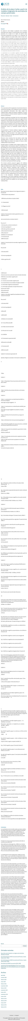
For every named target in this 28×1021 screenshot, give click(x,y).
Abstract (7, 16)
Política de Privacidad (20, 1018)
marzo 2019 (3, 996)
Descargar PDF (4, 23)
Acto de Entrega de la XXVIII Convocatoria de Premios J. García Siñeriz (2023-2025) (13, 960)
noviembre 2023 (4, 986)
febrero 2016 (3, 1005)
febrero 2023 (3, 988)
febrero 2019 (3, 998)
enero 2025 (3, 981)
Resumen (3, 16)
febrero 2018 (3, 1000)
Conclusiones (15, 16)
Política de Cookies (12, 1019)
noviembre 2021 (4, 990)
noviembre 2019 (4, 994)
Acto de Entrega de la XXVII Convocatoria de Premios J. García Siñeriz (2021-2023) (13, 957)
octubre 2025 (4, 977)
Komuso (18, 1019)
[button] (26, 4)
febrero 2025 (3, 979)
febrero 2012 (3, 1007)
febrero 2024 (3, 984)
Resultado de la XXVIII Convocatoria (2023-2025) (11, 963)
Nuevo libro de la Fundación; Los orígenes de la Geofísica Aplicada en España (12, 954)
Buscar (2, 943)
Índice (11, 16)
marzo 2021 (3, 992)
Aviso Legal (13, 1018)
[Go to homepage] (5, 4)
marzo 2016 (3, 1002)
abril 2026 (3, 975)
